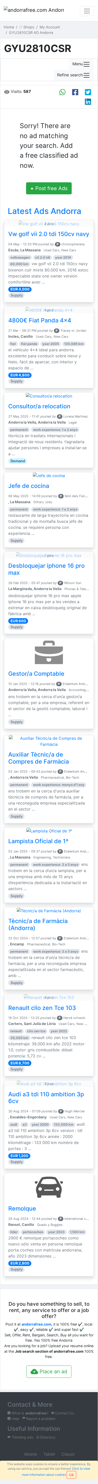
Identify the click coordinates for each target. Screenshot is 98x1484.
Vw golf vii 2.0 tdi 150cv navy (48, 234)
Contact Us (64, 1413)
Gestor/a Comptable (36, 673)
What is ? (29, 1413)
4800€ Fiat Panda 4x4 (39, 320)
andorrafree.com (36, 1324)
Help (15, 1418)
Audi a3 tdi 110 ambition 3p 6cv (46, 1098)
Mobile (30, 1454)
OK (71, 1475)
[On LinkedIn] (88, 101)
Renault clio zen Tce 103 (42, 1007)
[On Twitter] (88, 92)
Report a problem (40, 1418)
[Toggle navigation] (87, 11)
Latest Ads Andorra (44, 211)
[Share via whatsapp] (62, 92)
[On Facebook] (75, 92)
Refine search (70, 75)
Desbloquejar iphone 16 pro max (46, 569)
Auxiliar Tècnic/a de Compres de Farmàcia (38, 758)
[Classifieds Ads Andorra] (34, 11)
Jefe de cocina (28, 485)
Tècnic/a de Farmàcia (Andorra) (38, 925)
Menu (77, 64)
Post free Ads (48, 188)
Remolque (22, 1208)
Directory (47, 1437)
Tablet (48, 1454)
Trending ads (22, 1437)
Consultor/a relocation (39, 406)
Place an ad (52, 1371)
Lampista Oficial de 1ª (38, 841)
